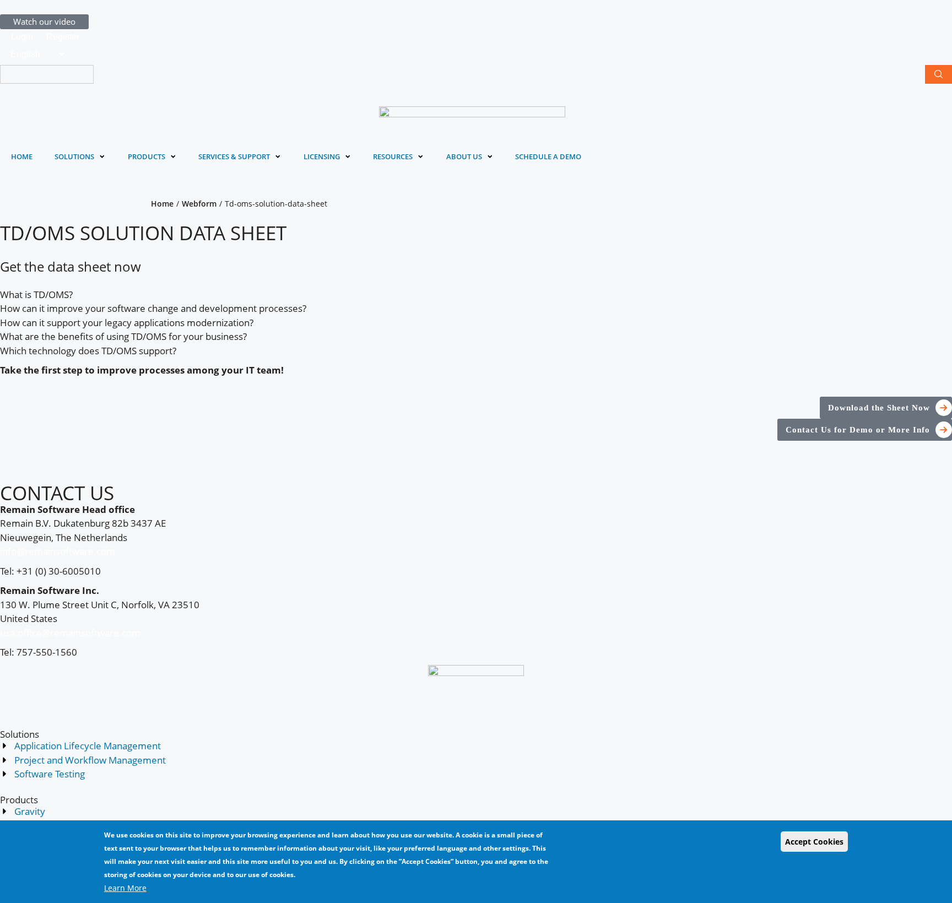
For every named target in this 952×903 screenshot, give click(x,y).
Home (162, 203)
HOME (22, 156)
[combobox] (47, 74)
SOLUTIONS (74, 156)
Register (62, 36)
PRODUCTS (146, 156)
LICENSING (322, 156)
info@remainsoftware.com (57, 551)
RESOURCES (393, 156)
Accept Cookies (814, 841)
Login (22, 36)
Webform (199, 203)
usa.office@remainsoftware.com (70, 632)
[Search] (938, 74)
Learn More (125, 888)
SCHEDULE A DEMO (548, 156)
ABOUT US (464, 156)
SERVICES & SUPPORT (234, 156)
